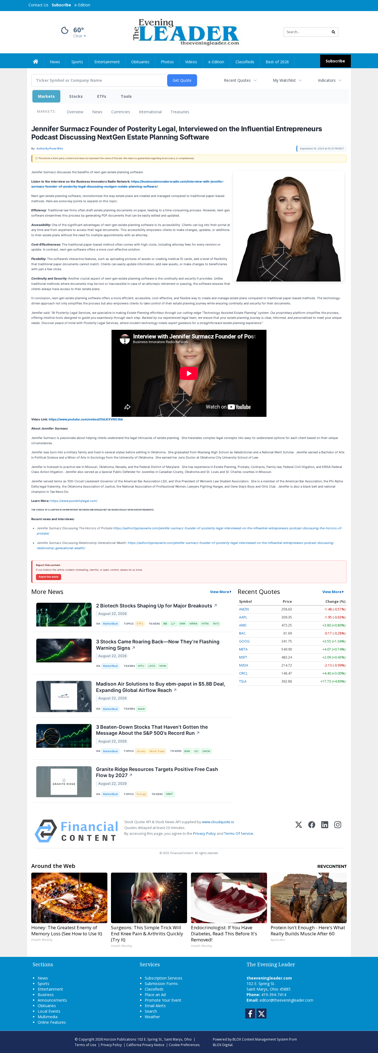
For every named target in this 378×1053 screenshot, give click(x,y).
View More (219, 591)
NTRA (205, 623)
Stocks (76, 96)
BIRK (187, 751)
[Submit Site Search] (333, 32)
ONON (206, 751)
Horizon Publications (120, 1039)
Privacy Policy (204, 833)
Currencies (120, 111)
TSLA (243, 681)
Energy (141, 794)
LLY (173, 623)
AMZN (244, 609)
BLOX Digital (222, 1045)
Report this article (48, 576)
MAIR (141, 708)
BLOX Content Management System (260, 1039)
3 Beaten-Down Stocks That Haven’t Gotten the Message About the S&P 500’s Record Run (152, 730)
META (243, 649)
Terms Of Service (238, 833)
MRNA (194, 623)
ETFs (101, 96)
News (97, 111)
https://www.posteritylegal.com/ (73, 501)
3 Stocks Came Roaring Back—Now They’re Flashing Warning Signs (157, 645)
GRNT (169, 794)
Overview (75, 111)
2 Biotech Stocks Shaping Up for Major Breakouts (157, 606)
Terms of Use (85, 1045)
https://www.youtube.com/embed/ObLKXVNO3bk (86, 419)
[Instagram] (337, 831)
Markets (46, 96)
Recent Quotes (237, 80)
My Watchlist (284, 80)
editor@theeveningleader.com (286, 1000)
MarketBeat (110, 623)
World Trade (157, 751)
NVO (216, 623)
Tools (126, 96)
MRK (182, 623)
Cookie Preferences (184, 1045)
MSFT (243, 657)
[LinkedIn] (324, 831)
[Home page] (185, 31)
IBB (165, 623)
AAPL (243, 617)
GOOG (244, 641)
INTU (141, 665)
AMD (243, 625)
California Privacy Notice (145, 1045)
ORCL (243, 673)
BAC (242, 633)
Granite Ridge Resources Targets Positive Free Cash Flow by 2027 (157, 772)
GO (196, 751)
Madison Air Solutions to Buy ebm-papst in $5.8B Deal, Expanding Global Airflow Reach (160, 687)
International (150, 111)
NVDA (243, 665)
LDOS (151, 665)
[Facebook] (311, 831)
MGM (162, 665)
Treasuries (179, 111)
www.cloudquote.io (218, 821)
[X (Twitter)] (298, 831)
